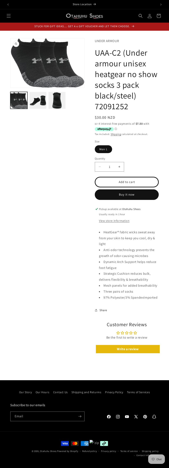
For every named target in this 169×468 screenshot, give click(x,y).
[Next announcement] (160, 4)
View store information (114, 221)
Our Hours (42, 392)
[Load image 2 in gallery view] (38, 100)
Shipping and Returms (86, 392)
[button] (8, 15)
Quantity (100, 158)
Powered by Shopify (67, 451)
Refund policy (89, 451)
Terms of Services (138, 392)
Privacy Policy (114, 392)
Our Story (25, 392)
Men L (103, 149)
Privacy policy (108, 451)
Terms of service (129, 451)
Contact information (147, 455)
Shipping (116, 134)
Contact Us (60, 392)
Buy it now (127, 194)
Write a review (127, 349)
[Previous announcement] (8, 4)
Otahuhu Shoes (48, 451)
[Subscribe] (79, 416)
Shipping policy (150, 451)
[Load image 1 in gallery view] (18, 100)
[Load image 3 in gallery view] (57, 100)
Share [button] (103, 310)
